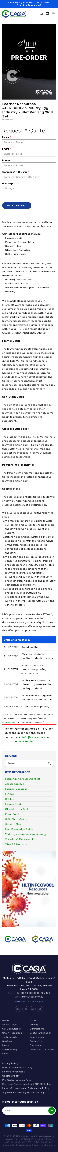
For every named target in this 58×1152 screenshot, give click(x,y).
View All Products (16, 844)
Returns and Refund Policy (17, 1067)
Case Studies (37, 1037)
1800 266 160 (26, 741)
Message (8, 183)
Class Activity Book (17, 809)
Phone (7, 160)
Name (6, 137)
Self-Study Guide (16, 819)
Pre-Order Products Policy (17, 1080)
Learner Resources (16, 789)
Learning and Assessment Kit (22, 778)
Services (7, 1041)
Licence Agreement (13, 1071)
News (5, 1045)
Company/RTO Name (15, 172)
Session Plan (13, 824)
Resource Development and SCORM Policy (26, 1084)
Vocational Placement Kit (20, 839)
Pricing (34, 1024)
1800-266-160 (42, 993)
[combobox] (29, 763)
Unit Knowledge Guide (19, 829)
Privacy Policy (10, 1063)
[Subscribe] (51, 1110)
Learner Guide (13, 804)
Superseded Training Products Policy (23, 1092)
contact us (8, 722)
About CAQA (9, 1024)
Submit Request (17, 205)
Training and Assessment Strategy (25, 834)
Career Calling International (29, 1139)
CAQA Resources (12, 1033)
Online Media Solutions (43, 1145)
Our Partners (37, 1028)
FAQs (5, 1053)
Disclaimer (36, 1045)
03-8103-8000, (25, 993)
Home (5, 1020)
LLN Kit (9, 794)
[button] (53, 13)
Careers (34, 1020)
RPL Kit (9, 799)
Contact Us (36, 1041)
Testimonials (9, 1037)
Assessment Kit (14, 783)
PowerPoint (12, 814)
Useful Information (40, 1033)
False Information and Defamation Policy (25, 1088)
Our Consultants (11, 1028)
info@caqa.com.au (34, 737)
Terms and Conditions (42, 1049)
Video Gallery (10, 1049)
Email (6, 149)
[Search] (49, 763)
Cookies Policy (10, 1076)
